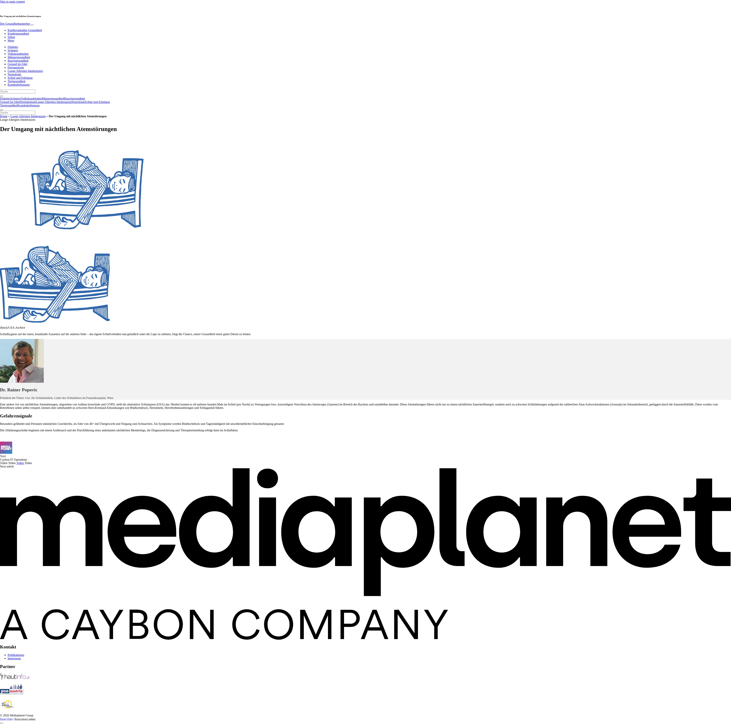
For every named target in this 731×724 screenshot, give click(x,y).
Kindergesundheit (18, 33)
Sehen (11, 37)
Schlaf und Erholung (20, 77)
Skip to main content (12, 1)
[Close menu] (1, 109)
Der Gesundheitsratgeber (15, 23)
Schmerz (13, 50)
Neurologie (14, 74)
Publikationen (16, 655)
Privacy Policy (6, 719)
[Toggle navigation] (32, 24)
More (11, 40)
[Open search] (1, 96)
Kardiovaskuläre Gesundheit (25, 30)
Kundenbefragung (19, 84)
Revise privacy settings (25, 719)
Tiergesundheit (16, 81)
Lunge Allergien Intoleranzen (25, 71)
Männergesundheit (19, 57)
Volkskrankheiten (18, 53)
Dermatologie (16, 67)
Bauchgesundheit (18, 60)
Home (3, 116)
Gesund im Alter (17, 64)
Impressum (14, 658)
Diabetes (13, 47)
